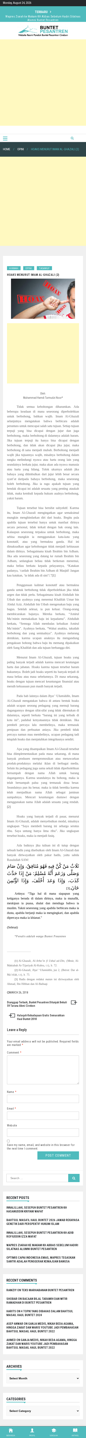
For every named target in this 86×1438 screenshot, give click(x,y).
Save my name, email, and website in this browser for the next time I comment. (41, 1146)
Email (11, 1108)
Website (12, 1125)
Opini (28, 268)
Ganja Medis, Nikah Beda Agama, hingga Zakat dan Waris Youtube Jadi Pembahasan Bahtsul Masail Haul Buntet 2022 (42, 1327)
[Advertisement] (43, 82)
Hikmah (13, 268)
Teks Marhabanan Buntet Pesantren (48, 1290)
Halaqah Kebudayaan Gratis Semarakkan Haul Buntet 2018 (40, 1017)
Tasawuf (44, 268)
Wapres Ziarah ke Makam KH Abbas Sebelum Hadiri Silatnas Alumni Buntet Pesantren (43, 18)
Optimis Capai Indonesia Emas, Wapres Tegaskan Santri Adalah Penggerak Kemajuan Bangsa (40, 1259)
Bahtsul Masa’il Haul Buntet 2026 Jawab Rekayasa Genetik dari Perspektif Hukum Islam (42, 1222)
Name (11, 1092)
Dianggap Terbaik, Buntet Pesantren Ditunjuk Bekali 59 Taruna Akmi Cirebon (37, 1004)
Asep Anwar (14, 1324)
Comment (14, 1052)
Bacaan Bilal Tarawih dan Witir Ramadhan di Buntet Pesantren (36, 1300)
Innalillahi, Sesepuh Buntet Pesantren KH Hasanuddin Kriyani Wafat (36, 1209)
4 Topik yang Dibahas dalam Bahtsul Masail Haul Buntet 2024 (39, 1313)
